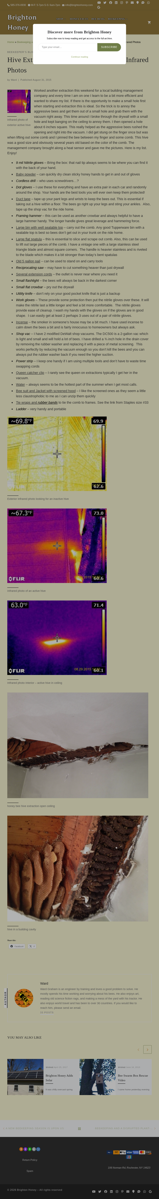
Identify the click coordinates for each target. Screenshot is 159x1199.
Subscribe (109, 47)
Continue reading (79, 57)
